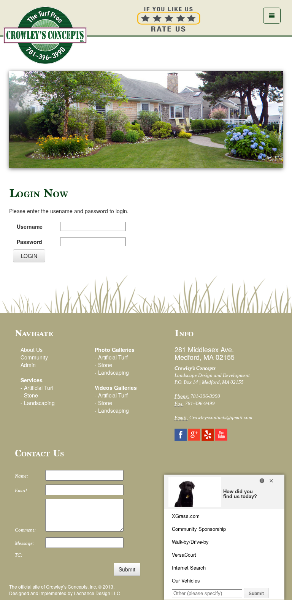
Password (29, 241)
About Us (32, 349)
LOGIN (29, 256)
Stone (31, 395)
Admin (28, 365)
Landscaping (39, 403)
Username (30, 226)
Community (34, 357)
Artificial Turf (39, 387)
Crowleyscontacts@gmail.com (220, 417)
